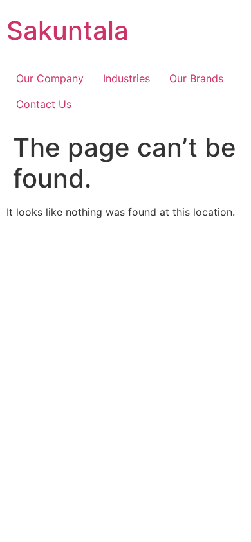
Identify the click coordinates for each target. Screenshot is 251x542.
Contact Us (43, 104)
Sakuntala (67, 30)
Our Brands (196, 78)
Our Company (50, 78)
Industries (126, 78)
